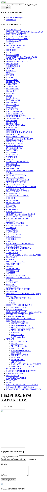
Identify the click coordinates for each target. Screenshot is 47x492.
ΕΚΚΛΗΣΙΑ (11, 91)
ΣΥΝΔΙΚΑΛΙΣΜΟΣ (14, 146)
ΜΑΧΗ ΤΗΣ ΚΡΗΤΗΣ (15, 45)
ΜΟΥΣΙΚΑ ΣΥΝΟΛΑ (15, 184)
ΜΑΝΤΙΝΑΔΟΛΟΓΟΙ (15, 223)
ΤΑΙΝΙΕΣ (10, 382)
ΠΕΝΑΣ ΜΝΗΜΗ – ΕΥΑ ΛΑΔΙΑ (20, 387)
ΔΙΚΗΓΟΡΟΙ (11, 123)
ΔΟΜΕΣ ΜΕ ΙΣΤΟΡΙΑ (15, 262)
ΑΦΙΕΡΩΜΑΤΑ (12, 376)
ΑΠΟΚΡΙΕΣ (11, 239)
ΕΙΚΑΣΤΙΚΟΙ (11, 291)
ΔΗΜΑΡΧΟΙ (11, 164)
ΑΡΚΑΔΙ (10, 43)
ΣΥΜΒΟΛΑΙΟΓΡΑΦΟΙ (15, 125)
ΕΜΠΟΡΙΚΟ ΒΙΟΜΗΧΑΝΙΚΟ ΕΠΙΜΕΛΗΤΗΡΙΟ (19, 133)
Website (4, 464)
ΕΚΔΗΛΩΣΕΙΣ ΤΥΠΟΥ (16, 175)
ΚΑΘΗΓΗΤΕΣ (12, 109)
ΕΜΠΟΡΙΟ (10, 284)
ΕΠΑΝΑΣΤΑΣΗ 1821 (20, 323)
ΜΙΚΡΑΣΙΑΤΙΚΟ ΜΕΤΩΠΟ (22, 328)
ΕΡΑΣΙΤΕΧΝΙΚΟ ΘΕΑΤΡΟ (17, 191)
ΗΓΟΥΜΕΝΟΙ (12, 98)
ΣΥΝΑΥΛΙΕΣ (11, 380)
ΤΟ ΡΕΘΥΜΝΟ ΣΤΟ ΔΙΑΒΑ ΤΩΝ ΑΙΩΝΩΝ (24, 32)
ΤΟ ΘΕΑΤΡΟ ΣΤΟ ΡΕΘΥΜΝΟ (19, 305)
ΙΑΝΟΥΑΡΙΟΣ (12, 64)
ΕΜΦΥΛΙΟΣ (16, 353)
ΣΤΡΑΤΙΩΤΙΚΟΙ (12, 55)
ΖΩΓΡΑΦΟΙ (11, 207)
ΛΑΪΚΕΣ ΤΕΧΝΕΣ (14, 212)
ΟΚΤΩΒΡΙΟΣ (11, 84)
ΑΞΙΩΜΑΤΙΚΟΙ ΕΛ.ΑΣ (21, 350)
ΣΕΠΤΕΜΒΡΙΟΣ (13, 82)
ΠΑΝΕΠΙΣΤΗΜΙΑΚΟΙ (15, 114)
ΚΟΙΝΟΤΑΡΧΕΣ (13, 166)
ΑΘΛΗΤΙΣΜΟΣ (12, 271)
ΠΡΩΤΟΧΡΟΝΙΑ (13, 237)
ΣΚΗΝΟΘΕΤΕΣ (13, 200)
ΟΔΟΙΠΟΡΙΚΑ (12, 287)
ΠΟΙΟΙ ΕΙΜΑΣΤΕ (13, 29)
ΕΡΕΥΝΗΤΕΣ (17, 344)
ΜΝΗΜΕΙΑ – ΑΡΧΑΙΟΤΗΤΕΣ (19, 59)
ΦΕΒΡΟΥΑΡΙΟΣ (13, 66)
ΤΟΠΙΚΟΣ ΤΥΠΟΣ (14, 168)
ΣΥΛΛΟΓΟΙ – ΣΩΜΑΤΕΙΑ (17, 225)
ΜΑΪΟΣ (9, 73)
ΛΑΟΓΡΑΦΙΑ (12, 230)
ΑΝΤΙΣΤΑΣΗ (16, 332)
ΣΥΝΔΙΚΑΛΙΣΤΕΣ (14, 148)
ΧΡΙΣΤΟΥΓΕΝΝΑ (13, 234)
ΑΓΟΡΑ (9, 280)
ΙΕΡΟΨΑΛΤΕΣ (12, 102)
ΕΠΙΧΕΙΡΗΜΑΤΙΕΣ (19, 355)
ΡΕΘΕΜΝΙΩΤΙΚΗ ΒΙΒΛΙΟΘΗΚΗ (20, 214)
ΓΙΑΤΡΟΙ (10, 266)
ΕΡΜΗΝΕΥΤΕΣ (18, 360)
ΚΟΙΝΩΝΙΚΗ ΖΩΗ (14, 246)
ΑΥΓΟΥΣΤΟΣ (12, 80)
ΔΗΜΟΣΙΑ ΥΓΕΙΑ (14, 264)
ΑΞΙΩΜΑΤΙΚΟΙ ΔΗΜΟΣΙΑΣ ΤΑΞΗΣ (21, 57)
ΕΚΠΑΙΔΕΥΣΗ (12, 105)
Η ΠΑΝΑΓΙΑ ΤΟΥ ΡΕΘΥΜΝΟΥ (20, 243)
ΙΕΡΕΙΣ (9, 95)
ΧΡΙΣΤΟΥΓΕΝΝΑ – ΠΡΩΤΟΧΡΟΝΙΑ (22, 385)
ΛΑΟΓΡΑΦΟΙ (12, 232)
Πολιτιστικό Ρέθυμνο (14, 17)
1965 (13, 303)
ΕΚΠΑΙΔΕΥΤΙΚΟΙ (19, 341)
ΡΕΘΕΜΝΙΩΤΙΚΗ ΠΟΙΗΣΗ (18, 289)
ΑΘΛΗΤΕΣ (10, 273)
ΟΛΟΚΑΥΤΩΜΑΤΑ (14, 48)
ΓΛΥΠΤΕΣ (10, 205)
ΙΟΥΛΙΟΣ (10, 77)
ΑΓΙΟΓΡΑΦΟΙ (12, 209)
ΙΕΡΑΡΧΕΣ (10, 93)
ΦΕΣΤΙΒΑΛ (11, 228)
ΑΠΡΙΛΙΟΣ (11, 70)
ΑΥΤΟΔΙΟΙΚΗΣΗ (13, 155)
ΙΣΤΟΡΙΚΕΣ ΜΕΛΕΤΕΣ (16, 34)
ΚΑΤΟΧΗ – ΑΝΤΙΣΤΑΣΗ (17, 39)
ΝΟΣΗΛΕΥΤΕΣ (13, 269)
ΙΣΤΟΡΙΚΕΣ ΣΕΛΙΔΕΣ (15, 321)
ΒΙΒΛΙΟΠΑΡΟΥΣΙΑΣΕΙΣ (16, 309)
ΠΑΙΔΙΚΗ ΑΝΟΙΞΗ (14, 373)
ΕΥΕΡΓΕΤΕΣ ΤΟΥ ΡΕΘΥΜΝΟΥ (20, 314)
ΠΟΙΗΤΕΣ (10, 221)
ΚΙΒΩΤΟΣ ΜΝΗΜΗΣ (15, 250)
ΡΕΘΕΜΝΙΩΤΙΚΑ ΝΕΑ (21, 298)
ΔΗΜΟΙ (9, 159)
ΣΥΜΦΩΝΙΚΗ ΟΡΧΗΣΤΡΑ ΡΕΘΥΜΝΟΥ (23, 389)
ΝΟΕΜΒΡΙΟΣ (12, 86)
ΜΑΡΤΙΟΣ (10, 68)
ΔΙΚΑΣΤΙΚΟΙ (11, 121)
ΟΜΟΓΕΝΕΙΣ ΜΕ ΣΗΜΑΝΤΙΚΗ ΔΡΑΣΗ (23, 255)
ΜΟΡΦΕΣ (10, 339)
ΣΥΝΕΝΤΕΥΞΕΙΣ (13, 369)
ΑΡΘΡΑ (9, 173)
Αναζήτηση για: (31, 5)
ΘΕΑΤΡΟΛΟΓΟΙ (13, 193)
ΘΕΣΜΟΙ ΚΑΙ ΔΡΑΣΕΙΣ (16, 378)
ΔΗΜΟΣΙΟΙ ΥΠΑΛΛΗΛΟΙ (22, 366)
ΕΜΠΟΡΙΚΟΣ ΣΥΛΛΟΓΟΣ (17, 136)
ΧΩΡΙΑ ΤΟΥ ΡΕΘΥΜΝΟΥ (17, 162)
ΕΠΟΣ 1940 (11, 50)
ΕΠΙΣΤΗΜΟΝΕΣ (18, 348)
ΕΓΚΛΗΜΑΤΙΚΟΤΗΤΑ (16, 116)
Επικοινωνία (11, 20)
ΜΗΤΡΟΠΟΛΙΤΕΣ (19, 346)
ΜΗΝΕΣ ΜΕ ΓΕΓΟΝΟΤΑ (17, 61)
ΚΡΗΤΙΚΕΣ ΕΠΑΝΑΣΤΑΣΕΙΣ (19, 36)
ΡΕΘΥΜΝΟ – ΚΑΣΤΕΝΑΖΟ (18, 278)
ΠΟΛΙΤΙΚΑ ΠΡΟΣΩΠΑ (16, 307)
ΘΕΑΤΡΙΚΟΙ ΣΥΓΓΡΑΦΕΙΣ (17, 196)
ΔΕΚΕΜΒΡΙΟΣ (12, 89)
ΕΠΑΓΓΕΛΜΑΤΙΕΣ (14, 141)
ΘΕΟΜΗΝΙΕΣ (12, 282)
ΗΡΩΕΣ (9, 52)
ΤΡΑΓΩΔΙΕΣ (11, 257)
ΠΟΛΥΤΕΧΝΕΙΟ (18, 337)
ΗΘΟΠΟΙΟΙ (11, 198)
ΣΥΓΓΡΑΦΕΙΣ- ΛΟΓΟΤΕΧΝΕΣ (19, 216)
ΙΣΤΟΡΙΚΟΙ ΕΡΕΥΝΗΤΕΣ (17, 218)
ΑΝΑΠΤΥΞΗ (12, 127)
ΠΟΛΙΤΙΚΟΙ (11, 152)
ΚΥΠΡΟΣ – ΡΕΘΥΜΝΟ (16, 275)
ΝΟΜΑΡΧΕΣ (11, 157)
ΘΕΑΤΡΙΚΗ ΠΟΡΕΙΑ (15, 189)
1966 (13, 300)
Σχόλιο (4, 475)
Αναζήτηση (6, 7)
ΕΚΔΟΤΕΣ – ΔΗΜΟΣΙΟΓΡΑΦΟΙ (19, 171)
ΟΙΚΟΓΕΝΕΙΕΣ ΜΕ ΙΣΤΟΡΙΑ (18, 248)
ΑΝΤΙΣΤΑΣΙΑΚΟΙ (13, 41)
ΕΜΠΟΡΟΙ (15, 357)
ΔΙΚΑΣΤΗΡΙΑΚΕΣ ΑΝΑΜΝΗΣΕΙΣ (21, 118)
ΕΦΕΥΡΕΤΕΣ (12, 150)
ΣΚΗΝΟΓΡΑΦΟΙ (13, 202)
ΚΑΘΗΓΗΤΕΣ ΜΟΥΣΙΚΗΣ (17, 180)
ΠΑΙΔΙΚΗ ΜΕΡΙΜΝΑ (15, 316)
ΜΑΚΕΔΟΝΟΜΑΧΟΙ (20, 325)
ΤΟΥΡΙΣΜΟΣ (11, 130)
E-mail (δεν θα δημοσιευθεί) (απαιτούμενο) (18, 459)
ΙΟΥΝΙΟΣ (10, 75)
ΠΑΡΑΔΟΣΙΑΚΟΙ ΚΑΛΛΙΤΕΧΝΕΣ (21, 187)
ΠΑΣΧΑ (9, 241)
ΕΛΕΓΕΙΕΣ (10, 259)
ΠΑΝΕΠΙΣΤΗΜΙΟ (14, 111)
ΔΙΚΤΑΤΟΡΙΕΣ (17, 335)
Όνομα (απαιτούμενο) (9, 457)
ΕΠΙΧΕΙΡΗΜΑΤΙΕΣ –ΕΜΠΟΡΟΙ (19, 139)
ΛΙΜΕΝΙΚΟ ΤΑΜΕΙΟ (15, 143)
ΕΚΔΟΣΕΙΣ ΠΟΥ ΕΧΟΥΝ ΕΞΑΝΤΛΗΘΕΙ (23, 312)
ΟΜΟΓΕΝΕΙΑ (12, 253)
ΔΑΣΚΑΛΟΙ (11, 107)
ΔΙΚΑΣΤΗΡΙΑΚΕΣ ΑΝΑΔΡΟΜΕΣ (20, 319)
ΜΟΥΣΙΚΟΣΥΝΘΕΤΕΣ (16, 182)
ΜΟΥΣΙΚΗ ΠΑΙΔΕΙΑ (15, 177)
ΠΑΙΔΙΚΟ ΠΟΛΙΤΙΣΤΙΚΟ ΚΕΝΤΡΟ (21, 371)
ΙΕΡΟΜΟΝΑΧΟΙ (13, 100)
